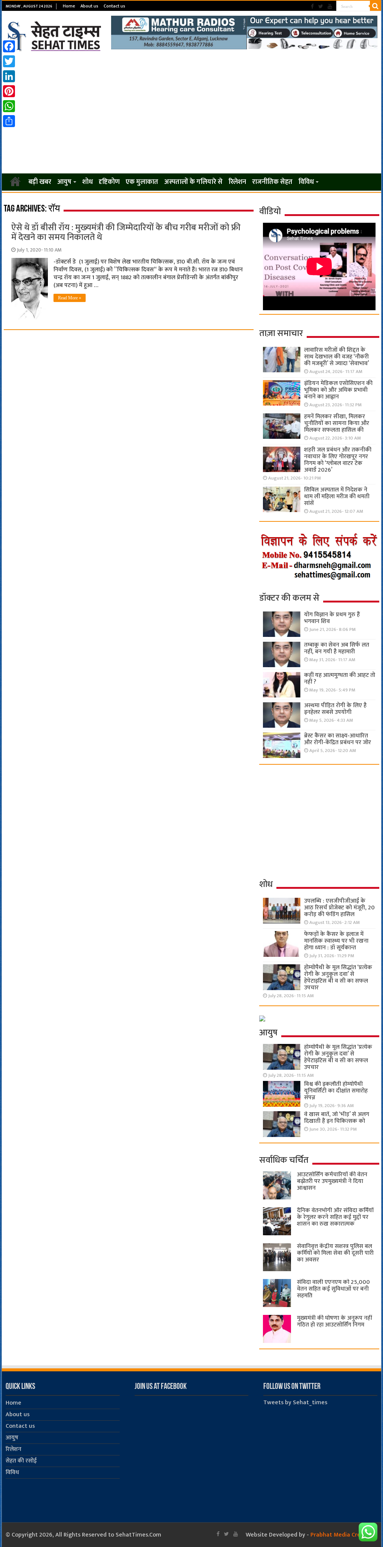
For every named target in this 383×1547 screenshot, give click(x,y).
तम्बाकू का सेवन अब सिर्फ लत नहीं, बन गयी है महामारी (336, 648)
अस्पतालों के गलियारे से (193, 182)
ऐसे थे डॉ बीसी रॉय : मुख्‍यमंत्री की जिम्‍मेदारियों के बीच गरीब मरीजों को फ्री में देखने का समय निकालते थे (125, 232)
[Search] (375, 6)
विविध (306, 182)
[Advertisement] (191, 113)
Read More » (69, 298)
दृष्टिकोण (109, 182)
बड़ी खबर (39, 182)
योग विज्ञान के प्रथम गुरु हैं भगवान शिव (332, 618)
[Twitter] (320, 6)
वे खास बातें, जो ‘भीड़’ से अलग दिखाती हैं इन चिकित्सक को (336, 1117)
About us (89, 6)
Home (69, 6)
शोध (87, 182)
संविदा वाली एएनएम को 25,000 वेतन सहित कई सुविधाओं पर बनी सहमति (333, 1289)
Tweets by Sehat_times (295, 1402)
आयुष (64, 182)
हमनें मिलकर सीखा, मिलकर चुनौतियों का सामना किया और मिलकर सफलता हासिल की (336, 423)
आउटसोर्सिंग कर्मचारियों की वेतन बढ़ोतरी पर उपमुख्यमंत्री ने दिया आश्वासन (332, 1181)
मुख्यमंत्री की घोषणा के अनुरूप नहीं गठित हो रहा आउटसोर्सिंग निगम (334, 1321)
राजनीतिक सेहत (272, 182)
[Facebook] (312, 6)
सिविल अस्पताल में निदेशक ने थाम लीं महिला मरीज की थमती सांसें (337, 496)
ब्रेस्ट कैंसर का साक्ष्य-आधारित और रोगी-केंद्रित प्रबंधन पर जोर (337, 739)
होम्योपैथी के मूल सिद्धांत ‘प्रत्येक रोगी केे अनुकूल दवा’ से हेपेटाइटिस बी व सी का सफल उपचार (338, 977)
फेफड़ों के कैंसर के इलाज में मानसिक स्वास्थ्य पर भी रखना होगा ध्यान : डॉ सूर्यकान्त (336, 941)
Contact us (114, 6)
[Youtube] (329, 6)
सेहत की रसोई (21, 1461)
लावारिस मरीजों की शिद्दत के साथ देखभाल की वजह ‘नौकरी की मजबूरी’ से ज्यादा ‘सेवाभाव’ (336, 357)
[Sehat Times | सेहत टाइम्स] (55, 35)
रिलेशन (237, 182)
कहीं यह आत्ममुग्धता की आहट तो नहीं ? (339, 678)
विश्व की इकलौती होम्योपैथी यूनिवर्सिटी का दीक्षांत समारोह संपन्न (336, 1091)
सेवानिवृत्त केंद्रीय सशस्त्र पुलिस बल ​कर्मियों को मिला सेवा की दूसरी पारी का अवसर (335, 1253)
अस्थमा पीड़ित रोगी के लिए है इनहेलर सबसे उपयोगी (335, 708)
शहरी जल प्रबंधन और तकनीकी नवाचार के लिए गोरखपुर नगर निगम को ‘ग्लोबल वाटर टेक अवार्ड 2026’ (337, 460)
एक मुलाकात (142, 182)
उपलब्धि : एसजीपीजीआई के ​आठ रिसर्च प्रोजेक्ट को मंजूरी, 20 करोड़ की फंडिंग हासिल (339, 907)
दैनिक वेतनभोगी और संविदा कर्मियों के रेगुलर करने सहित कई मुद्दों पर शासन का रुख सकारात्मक (335, 1217)
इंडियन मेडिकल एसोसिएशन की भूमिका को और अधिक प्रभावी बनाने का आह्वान (338, 390)
